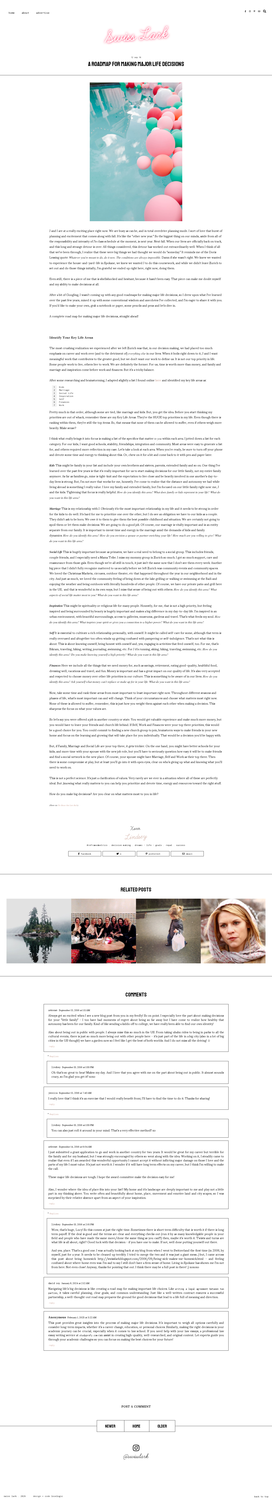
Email (188, 854)
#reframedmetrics (97, 845)
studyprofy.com (88, 1335)
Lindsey (136, 836)
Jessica (52, 1093)
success (180, 845)
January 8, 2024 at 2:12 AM (75, 1282)
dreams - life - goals (148, 845)
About (25, 12)
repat (169, 845)
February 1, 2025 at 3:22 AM (81, 1317)
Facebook (85, 854)
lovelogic (57, 1496)
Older (162, 1426)
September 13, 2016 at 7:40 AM (75, 1092)
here (158, 380)
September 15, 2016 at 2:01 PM (78, 1224)
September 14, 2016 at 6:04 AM (75, 1146)
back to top (261, 1496)
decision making (121, 845)
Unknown (52, 1010)
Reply (52, 1046)
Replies (54, 1056)
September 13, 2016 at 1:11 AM (74, 1009)
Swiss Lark (136, 35)
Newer (110, 1426)
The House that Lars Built (68, 805)
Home (12, 12)
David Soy (54, 1283)
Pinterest (153, 854)
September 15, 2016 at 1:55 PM (78, 1066)
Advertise (42, 12)
